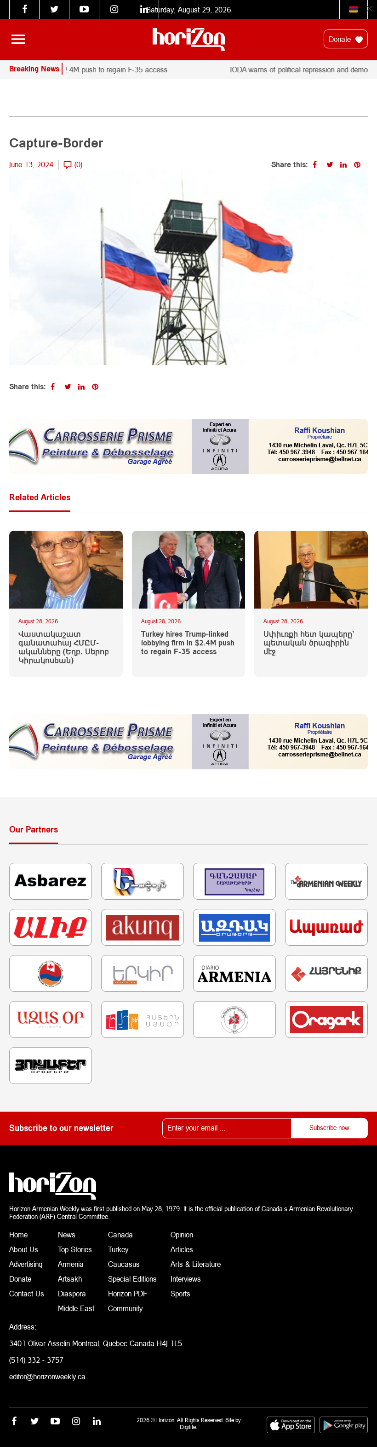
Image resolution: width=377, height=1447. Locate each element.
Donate (341, 39)
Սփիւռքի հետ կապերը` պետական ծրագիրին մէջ (308, 642)
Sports (180, 1293)
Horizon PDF (127, 1293)
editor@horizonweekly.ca (47, 1376)
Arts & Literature (196, 1264)
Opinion (182, 1234)
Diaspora (72, 1293)
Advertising (26, 1264)
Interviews (186, 1278)
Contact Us (26, 1293)
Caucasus (124, 1264)
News (66, 1234)
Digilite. (188, 1427)
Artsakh (70, 1278)
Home (18, 1234)
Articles (182, 1249)
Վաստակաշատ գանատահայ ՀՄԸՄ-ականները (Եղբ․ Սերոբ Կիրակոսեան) (63, 647)
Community (125, 1308)
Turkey (118, 1249)
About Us (23, 1249)
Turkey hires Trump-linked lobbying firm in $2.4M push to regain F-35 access (187, 642)
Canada (120, 1234)
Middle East (76, 1308)
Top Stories (75, 1249)
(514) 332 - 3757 (36, 1359)
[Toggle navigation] (18, 39)
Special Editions (132, 1278)
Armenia (71, 1264)
